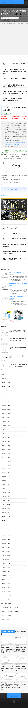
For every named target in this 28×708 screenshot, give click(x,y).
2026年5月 (4, 390)
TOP (2, 5)
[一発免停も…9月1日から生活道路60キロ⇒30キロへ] (4, 350)
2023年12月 (5, 504)
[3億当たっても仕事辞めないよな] (4, 275)
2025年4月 (4, 441)
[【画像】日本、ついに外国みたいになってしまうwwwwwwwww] (4, 299)
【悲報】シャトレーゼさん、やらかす (12, 233)
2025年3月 (4, 445)
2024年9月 (4, 469)
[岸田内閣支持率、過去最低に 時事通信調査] (4, 286)
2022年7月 (4, 571)
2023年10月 (5, 512)
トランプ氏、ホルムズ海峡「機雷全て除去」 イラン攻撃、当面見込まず (7, 686)
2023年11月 (5, 508)
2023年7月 (4, 524)
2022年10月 (5, 559)
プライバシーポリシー (9, 5)
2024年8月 (4, 472)
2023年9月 (4, 516)
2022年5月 (4, 579)
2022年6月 (4, 575)
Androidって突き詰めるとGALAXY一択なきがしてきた (20, 685)
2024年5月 (4, 484)
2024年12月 (5, 457)
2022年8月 (4, 567)
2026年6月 (4, 386)
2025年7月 (4, 429)
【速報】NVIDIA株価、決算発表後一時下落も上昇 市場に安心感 (20, 649)
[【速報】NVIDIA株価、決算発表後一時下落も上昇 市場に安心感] (4, 341)
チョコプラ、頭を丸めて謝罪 (10, 228)
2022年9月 (4, 563)
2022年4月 (4, 583)
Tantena (18, 705)
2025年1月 (4, 453)
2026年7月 (4, 382)
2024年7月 (4, 476)
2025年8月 (4, 425)
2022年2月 (4, 591)
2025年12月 (5, 409)
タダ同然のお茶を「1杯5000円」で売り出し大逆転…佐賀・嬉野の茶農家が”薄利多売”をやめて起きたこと (15, 71)
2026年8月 (4, 378)
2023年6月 (4, 528)
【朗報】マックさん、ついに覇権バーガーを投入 (20, 668)
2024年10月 (5, 465)
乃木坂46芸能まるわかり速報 (9, 611)
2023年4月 (4, 536)
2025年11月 (5, 413)
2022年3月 (4, 587)
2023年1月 (4, 547)
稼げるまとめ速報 (13, 17)
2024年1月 (4, 500)
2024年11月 (5, 461)
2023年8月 (4, 520)
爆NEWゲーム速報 (6, 615)
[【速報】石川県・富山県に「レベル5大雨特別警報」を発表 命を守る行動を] (4, 333)
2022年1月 (4, 595)
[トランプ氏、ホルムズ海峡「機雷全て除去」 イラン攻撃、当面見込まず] (4, 367)
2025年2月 (4, 449)
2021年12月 (5, 599)
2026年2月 (4, 402)
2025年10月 (5, 417)
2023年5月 (4, 532)
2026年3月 (4, 398)
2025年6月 (4, 433)
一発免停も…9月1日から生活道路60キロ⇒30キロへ (7, 668)
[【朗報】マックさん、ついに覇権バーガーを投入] (4, 358)
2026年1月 (4, 405)
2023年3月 (4, 539)
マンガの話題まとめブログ (8, 607)
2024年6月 (4, 480)
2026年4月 (4, 394)
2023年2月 (4, 543)
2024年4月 (4, 488)
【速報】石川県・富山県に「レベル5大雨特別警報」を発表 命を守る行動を (7, 650)
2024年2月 (4, 496)
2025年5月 (4, 437)
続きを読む (3, 196)
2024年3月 (4, 492)
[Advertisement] (14, 39)
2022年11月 (5, 555)
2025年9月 (4, 421)
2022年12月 (5, 551)
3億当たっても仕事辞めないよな (16, 272)
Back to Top (14, 696)
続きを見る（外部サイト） (14, 190)
